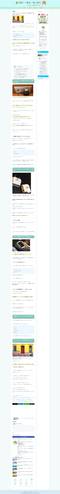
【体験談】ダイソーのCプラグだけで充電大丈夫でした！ (21, 76)
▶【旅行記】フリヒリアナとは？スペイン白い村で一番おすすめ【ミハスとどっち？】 (23, 397)
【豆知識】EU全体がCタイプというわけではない (21, 69)
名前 (13, 432)
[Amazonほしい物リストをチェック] (45, 48)
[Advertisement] (23, 60)
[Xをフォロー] (42, 48)
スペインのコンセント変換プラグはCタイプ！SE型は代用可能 (21, 68)
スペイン (14, 11)
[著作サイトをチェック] (41, 48)
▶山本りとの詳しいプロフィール (21, 453)
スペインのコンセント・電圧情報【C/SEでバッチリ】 (20, 77)
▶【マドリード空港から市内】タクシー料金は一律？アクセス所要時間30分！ (22, 399)
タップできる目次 (17, 66)
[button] (31, 404)
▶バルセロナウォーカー (15, 131)
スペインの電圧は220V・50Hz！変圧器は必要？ (20, 73)
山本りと (43, 30)
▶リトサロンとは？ (41, 41)
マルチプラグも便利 (18, 72)
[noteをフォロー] (43, 48)
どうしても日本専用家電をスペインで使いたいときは (21, 74)
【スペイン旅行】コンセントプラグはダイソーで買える (21, 71)
